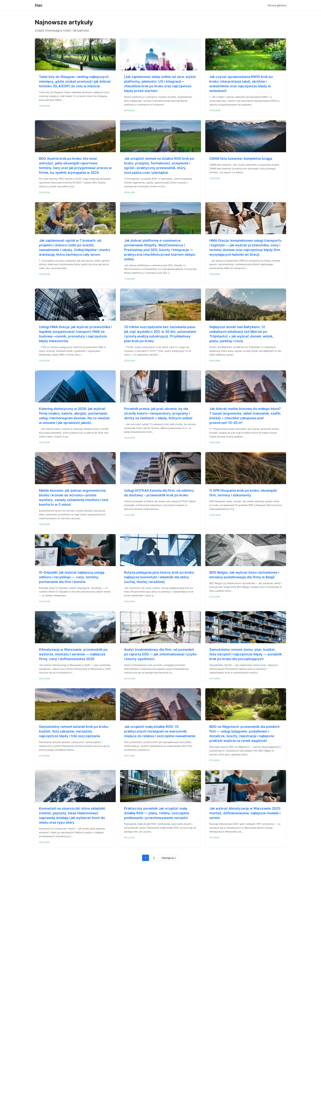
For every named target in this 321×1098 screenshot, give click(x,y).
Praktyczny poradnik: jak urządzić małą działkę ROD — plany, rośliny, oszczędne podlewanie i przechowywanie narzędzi (156, 813)
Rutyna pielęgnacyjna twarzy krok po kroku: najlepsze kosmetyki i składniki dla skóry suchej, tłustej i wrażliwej (159, 577)
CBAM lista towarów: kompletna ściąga (240, 159)
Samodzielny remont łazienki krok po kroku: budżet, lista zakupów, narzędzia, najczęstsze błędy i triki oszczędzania (74, 731)
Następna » (169, 858)
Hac (38, 5)
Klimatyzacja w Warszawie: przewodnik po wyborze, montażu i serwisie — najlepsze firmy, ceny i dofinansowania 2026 (73, 654)
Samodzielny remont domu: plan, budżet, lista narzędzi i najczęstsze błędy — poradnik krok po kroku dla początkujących (245, 654)
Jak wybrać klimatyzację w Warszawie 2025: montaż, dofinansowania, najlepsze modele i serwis (245, 813)
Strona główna (277, 5)
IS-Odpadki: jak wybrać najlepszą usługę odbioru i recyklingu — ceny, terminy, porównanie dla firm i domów (71, 577)
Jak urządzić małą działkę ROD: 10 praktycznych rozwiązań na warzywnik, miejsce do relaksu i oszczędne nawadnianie (159, 731)
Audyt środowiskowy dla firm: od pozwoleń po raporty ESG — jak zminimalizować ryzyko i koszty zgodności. (160, 654)
